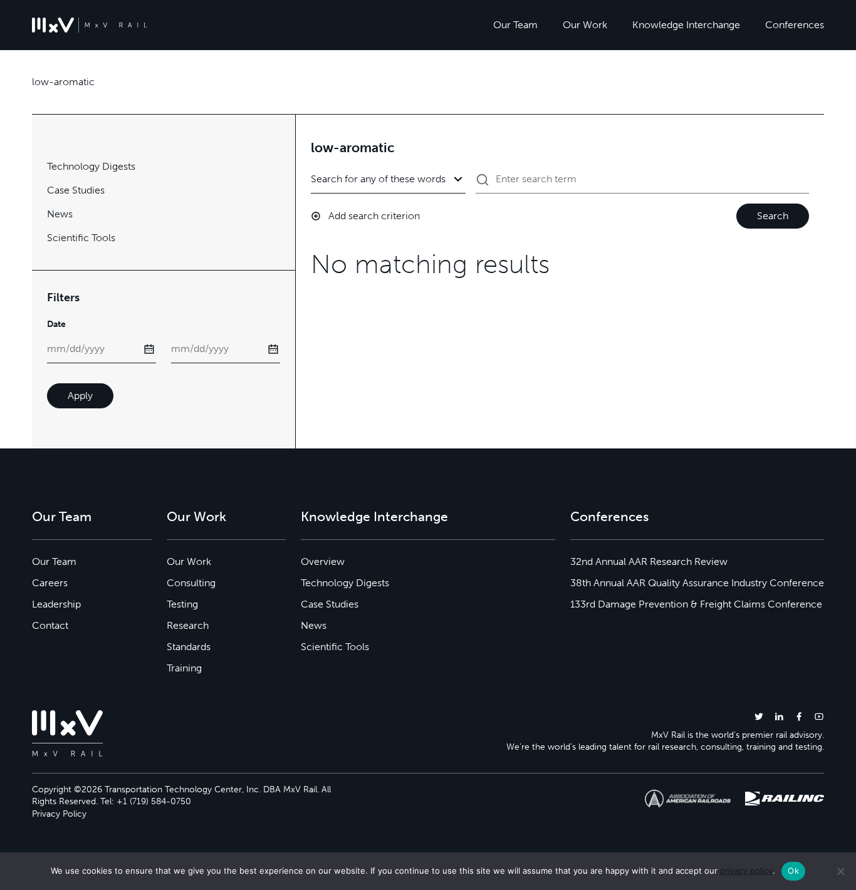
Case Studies (76, 190)
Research (188, 625)
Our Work (585, 25)
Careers (50, 583)
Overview (323, 561)
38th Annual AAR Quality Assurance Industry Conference (697, 583)
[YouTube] (819, 716)
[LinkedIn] (779, 716)
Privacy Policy (59, 814)
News (60, 214)
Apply (80, 395)
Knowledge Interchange (686, 25)
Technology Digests (91, 166)
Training (184, 668)
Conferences (794, 25)
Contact (50, 625)
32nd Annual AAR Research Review (649, 561)
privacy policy (746, 871)
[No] (840, 871)
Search (772, 216)
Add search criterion (374, 216)
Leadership (56, 604)
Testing (182, 604)
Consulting (191, 583)
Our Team (515, 25)
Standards (189, 647)
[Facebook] (799, 716)
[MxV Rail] (89, 25)
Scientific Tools (81, 238)
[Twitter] (759, 716)
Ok (793, 871)
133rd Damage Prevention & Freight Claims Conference (696, 604)
